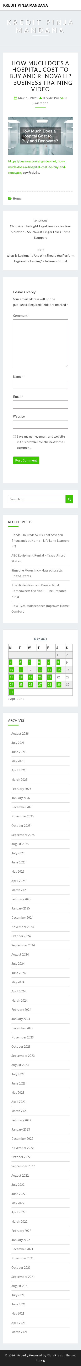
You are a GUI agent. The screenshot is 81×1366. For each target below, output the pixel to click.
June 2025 (18, 862)
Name (18, 376)
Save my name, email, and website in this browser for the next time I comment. (41, 442)
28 (49, 684)
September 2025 (23, 835)
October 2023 (21, 1046)
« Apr (11, 699)
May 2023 (17, 1092)
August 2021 (20, 1286)
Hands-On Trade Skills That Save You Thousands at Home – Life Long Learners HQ (40, 540)
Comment (21, 315)
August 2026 (20, 733)
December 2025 (22, 807)
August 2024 (20, 954)
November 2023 (22, 1037)
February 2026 (21, 789)
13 (40, 670)
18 (21, 677)
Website (19, 416)
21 (49, 677)
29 (59, 684)
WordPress (55, 1355)
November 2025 (22, 816)
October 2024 (21, 936)
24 (11, 684)
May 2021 (17, 1313)
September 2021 (23, 1277)
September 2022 (23, 1166)
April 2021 (18, 1323)
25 (21, 684)
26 (30, 684)
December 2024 (22, 917)
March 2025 (19, 890)
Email (18, 396)
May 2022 (17, 1203)
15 (59, 670)
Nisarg (40, 1360)
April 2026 (18, 770)
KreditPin (51, 98)
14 (49, 670)
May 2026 (17, 761)
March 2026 (19, 779)
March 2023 (19, 1111)
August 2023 (20, 1065)
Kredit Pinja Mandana (25, 5)
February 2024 (21, 1009)
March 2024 (19, 1000)
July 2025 (18, 853)
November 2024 (22, 927)
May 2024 (17, 982)
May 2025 (17, 871)
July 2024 (18, 963)
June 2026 (18, 752)
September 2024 (23, 945)
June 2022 (18, 1194)
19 (30, 677)
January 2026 (20, 798)
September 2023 (23, 1055)
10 (11, 670)
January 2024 (20, 1019)
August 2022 (20, 1175)
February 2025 (21, 899)
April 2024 (18, 991)
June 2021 (18, 1304)
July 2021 (18, 1295)
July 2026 (18, 743)
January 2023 (20, 1129)
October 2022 (21, 1157)
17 (11, 677)
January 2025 (20, 908)
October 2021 (21, 1267)
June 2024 (18, 973)
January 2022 (20, 1240)
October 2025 (21, 825)
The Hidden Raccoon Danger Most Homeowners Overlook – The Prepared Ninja (38, 590)
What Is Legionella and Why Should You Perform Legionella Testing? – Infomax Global (41, 255)
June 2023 (18, 1083)
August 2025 (20, 844)
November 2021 (22, 1258)
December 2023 (22, 1028)
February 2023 (21, 1120)
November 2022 (22, 1148)
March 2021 (19, 1332)
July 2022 (18, 1184)
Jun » (20, 699)
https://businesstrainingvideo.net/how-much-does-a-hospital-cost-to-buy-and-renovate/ (37, 166)
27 (40, 684)
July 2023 (18, 1074)
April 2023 (18, 1102)
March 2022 (19, 1221)
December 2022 (22, 1138)
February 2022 (21, 1230)
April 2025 (18, 881)
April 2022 (18, 1212)
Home (17, 198)
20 (40, 677)
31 (11, 692)
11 (21, 670)
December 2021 (22, 1249)
